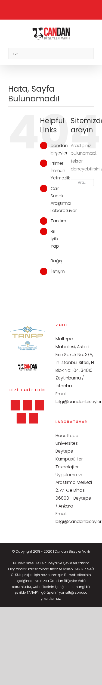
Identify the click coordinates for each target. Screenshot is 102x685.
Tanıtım (58, 221)
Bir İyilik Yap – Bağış (56, 246)
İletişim (58, 271)
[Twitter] (27, 405)
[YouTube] (21, 418)
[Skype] (33, 418)
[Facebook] (15, 405)
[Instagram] (39, 405)
